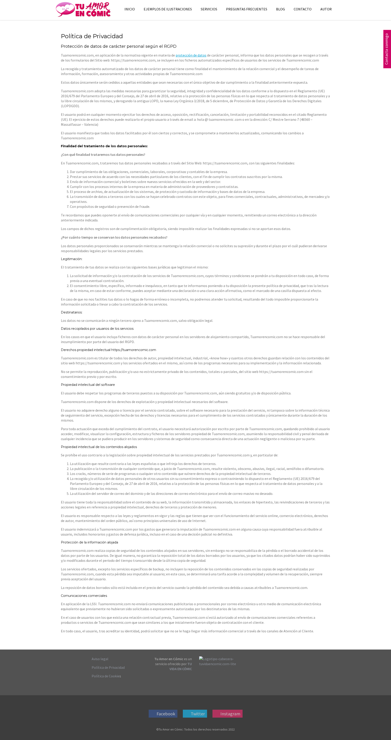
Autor (326, 9)
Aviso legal (100, 659)
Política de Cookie (105, 676)
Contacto (303, 9)
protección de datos (191, 55)
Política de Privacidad (108, 667)
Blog (280, 9)
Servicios (209, 9)
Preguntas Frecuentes (246, 9)
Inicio (129, 9)
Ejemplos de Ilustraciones (168, 9)
